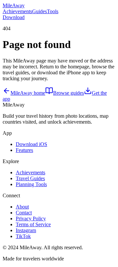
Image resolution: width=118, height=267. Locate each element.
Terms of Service (33, 224)
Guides (39, 11)
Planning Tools (31, 184)
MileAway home (27, 93)
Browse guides (68, 93)
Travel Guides (30, 178)
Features (24, 150)
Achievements (17, 11)
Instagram (26, 230)
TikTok (23, 236)
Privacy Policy (31, 218)
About (22, 206)
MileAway (14, 5)
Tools (52, 11)
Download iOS (31, 144)
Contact (24, 212)
